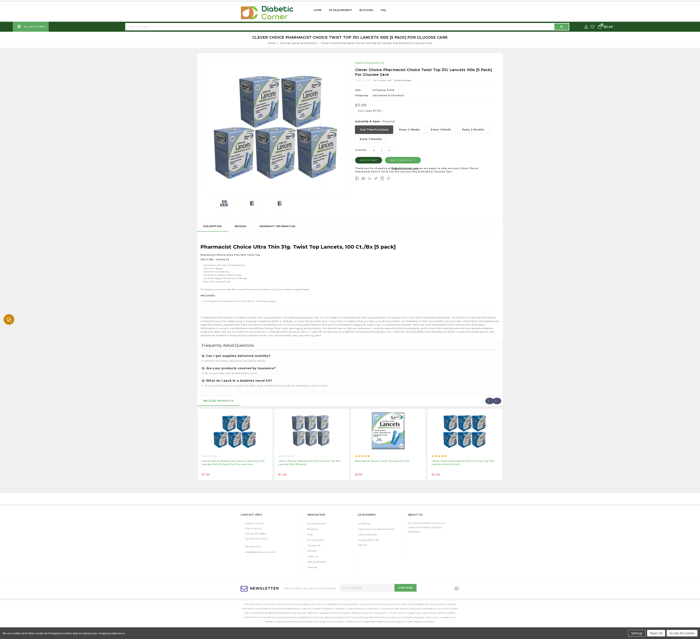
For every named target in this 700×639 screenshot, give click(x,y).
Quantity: (361, 149)
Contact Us (314, 545)
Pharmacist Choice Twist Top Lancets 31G (382, 461)
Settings (637, 633)
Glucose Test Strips (368, 540)
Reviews (241, 226)
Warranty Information (277, 226)
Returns (312, 551)
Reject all (656, 633)
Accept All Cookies (682, 633)
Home (318, 10)
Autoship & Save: (375, 121)
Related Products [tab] (218, 400)
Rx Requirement (340, 10)
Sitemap (312, 567)
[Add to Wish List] (592, 27)
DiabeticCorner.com (405, 168)
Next (497, 401)
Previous (489, 401)
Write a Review (402, 80)
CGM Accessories (367, 534)
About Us (313, 556)
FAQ (383, 10)
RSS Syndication (317, 561)
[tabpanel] (235, 444)
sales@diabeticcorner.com (260, 552)
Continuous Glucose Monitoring (376, 529)
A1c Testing (364, 523)
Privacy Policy (316, 540)
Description (212, 226)
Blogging (366, 10)
